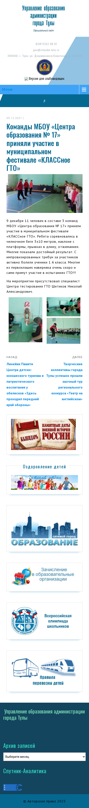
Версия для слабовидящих (46, 78)
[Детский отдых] (44, 482)
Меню (7, 89)
